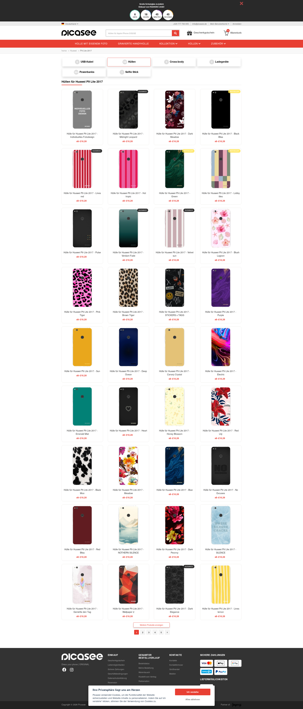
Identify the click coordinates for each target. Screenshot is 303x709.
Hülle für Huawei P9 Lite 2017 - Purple (220, 313)
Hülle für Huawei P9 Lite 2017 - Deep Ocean (128, 372)
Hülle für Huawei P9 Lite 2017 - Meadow (128, 491)
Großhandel (174, 669)
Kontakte (173, 660)
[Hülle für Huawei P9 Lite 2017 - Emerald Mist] (82, 406)
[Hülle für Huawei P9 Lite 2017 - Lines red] (82, 169)
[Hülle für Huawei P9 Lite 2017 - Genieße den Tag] (82, 584)
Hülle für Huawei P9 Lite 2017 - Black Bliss (220, 135)
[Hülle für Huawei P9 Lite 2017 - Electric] (220, 347)
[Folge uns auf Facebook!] (64, 669)
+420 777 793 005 (181, 23)
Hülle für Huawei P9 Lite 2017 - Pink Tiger (82, 313)
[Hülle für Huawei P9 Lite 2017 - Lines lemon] (220, 584)
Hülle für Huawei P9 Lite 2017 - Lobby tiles (221, 194)
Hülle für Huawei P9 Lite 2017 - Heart (128, 430)
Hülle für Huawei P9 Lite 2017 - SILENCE (220, 551)
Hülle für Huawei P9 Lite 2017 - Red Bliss (82, 551)
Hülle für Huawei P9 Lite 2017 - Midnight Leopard (128, 135)
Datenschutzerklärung (117, 678)
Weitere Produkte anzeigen (151, 625)
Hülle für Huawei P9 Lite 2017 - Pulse (82, 252)
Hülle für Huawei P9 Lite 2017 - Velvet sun (174, 254)
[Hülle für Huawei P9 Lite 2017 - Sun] (82, 347)
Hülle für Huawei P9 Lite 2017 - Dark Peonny (174, 551)
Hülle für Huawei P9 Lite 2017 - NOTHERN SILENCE (128, 551)
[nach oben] (4, 704)
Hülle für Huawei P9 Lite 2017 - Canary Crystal (174, 372)
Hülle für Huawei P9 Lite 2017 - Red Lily (221, 432)
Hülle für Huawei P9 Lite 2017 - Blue (175, 489)
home (64, 50)
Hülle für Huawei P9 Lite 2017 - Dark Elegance (174, 610)
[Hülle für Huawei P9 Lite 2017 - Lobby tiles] (220, 169)
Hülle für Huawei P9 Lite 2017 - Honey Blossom (174, 432)
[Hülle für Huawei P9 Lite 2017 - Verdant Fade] (128, 228)
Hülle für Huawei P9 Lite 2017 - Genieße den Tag (82, 610)
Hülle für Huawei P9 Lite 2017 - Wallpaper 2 (128, 610)
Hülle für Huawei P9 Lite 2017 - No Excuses (220, 491)
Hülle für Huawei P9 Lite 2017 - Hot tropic (128, 194)
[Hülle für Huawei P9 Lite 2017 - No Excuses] (220, 465)
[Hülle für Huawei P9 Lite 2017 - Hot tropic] (128, 169)
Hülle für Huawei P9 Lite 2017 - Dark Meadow (174, 135)
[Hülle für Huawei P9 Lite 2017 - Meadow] (128, 465)
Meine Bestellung (146, 667)
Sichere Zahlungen (116, 669)
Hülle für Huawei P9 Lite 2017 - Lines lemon (220, 610)
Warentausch (144, 672)
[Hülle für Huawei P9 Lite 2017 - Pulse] (82, 228)
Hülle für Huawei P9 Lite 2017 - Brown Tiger (128, 313)
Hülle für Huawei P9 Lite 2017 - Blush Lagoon (220, 254)
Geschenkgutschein (116, 660)
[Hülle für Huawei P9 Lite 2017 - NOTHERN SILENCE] (128, 525)
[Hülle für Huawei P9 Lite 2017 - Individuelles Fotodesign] (82, 109)
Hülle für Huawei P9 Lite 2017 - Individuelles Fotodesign (82, 135)
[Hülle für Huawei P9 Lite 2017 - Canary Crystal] (174, 347)
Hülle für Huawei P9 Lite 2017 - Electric (220, 372)
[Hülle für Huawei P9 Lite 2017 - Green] (174, 169)
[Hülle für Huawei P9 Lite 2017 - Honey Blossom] (174, 406)
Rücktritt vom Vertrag (147, 676)
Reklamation (144, 681)
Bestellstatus (144, 663)
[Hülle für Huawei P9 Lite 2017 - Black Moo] (82, 465)
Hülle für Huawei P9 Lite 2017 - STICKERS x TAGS (174, 313)
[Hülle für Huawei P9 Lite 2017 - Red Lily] (220, 406)
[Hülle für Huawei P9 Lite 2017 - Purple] (220, 287)
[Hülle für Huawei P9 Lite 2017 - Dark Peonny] (174, 525)
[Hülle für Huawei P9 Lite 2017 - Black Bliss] (220, 109)
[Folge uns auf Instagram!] (72, 669)
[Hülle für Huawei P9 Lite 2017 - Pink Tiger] (82, 287)
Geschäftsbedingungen (118, 673)
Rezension (112, 682)
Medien (172, 673)
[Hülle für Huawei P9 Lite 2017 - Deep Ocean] (128, 347)
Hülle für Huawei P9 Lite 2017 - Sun (82, 371)
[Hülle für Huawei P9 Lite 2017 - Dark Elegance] (174, 584)
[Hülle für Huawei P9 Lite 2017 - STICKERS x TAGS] (174, 287)
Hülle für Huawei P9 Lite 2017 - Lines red (82, 194)
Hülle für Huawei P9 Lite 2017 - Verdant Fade (128, 254)
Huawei (73, 50)
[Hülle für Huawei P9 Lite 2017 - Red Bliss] (82, 525)
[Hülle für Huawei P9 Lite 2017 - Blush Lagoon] (220, 228)
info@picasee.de (199, 23)
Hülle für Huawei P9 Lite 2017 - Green (174, 194)
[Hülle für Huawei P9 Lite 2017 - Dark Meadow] (174, 109)
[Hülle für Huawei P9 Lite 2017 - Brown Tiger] (128, 287)
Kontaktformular (176, 664)
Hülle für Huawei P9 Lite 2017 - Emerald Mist (82, 432)
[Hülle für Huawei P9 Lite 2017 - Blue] (174, 465)
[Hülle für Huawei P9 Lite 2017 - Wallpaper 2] (128, 584)
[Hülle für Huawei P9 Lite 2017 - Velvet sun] (174, 228)
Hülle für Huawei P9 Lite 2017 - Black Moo (82, 491)
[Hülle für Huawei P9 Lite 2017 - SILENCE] (220, 525)
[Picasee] (79, 32)
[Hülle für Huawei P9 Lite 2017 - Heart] (128, 406)
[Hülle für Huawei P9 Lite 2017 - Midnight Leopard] (128, 109)
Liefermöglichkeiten (116, 664)
